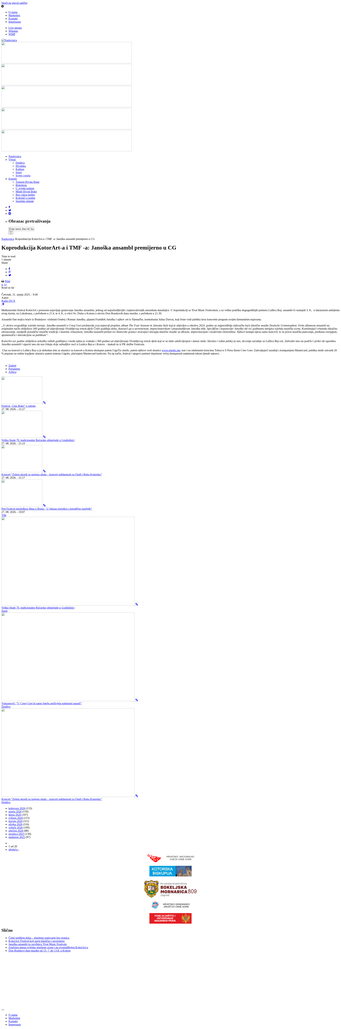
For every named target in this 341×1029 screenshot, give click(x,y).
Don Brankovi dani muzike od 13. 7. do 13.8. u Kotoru (40, 950)
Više (3, 515)
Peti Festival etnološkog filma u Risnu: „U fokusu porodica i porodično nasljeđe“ (46, 508)
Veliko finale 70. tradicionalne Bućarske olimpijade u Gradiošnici (37, 440)
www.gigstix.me (171, 350)
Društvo (20, 162)
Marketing (14, 15)
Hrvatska (21, 165)
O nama (13, 12)
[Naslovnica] (9, 40)
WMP (12, 34)
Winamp (13, 31)
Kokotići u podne (25, 197)
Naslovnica (15, 156)
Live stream (15, 27)
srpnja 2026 (15, 811)
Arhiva (12, 371)
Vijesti (12, 159)
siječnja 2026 (16, 830)
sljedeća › (14, 849)
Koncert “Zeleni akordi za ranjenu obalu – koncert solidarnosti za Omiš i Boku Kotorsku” (51, 474)
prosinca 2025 (16, 833)
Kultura (20, 169)
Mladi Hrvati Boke (26, 191)
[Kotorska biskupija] (170, 875)
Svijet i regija (23, 175)
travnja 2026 (16, 821)
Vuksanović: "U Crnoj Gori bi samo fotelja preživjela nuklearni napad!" (41, 703)
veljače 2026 (16, 827)
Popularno (14, 368)
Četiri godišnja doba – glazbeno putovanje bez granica (39, 937)
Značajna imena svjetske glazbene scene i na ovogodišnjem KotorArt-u (48, 947)
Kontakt (13, 18)
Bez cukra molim (25, 194)
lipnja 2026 (15, 814)
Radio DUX (8, 300)
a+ (5, 284)
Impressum (15, 21)
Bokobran (21, 185)
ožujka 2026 (15, 824)
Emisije (13, 178)
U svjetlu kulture (25, 188)
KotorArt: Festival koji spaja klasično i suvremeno (37, 941)
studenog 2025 (17, 837)
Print (7, 281)
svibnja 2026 (16, 817)
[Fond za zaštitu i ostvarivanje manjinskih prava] (170, 922)
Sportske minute (25, 201)
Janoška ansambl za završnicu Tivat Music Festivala (38, 944)
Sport (19, 172)
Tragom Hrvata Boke (27, 181)
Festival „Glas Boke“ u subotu (18, 405)
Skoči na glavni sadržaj (14, 2)
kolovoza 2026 (17, 808)
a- (2, 284)
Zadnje (12, 365)
